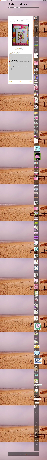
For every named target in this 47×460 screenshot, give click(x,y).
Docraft (11, 53)
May (36, 420)
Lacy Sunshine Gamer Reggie (36, 424)
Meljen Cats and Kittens (36, 440)
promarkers (15, 53)
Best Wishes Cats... (36, 434)
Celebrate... (36, 433)
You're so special (36, 429)
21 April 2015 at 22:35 (15, 60)
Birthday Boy (36, 435)
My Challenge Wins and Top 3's (16, 7)
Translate (37, 400)
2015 (35, 412)
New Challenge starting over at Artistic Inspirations (36, 437)
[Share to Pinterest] (19, 52)
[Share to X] (18, 52)
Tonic (16, 53)
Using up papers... (36, 422)
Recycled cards (36, 430)
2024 (35, 406)
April (36, 421)
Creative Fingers (18, 48)
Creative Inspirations (17, 49)
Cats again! (36, 431)
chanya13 (12, 60)
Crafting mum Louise (17, 4)
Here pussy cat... (36, 425)
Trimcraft (18, 53)
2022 (35, 408)
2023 (35, 407)
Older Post (30, 81)
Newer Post (10, 81)
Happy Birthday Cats (36, 442)
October (36, 416)
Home (9, 7)
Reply (11, 58)
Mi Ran (12, 53)
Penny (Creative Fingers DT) (24, 57)
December (37, 413)
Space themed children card (36, 444)
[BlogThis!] (17, 52)
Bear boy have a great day (36, 439)
